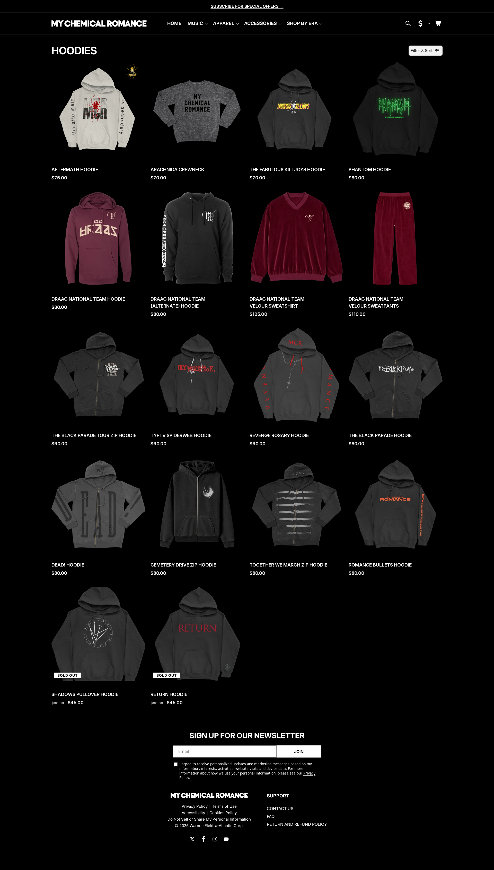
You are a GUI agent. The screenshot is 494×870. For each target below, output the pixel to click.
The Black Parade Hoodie (380, 435)
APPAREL (223, 23)
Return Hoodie (169, 694)
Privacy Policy (195, 806)
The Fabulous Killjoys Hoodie (287, 169)
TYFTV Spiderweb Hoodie (181, 435)
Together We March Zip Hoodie (288, 565)
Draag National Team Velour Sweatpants (376, 302)
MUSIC (195, 23)
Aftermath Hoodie (74, 169)
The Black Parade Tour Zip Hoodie (93, 435)
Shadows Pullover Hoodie (84, 694)
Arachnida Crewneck (177, 169)
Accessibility (193, 812)
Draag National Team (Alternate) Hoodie (178, 302)
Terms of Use (224, 806)
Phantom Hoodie (370, 169)
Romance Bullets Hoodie (380, 565)
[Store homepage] (209, 795)
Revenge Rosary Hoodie (279, 435)
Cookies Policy (223, 812)
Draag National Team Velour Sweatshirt (277, 302)
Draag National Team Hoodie (88, 299)
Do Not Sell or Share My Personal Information (209, 819)
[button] (197, 23)
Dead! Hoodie (67, 565)
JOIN (299, 751)
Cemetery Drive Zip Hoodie (183, 565)
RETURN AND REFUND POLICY (297, 824)
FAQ (271, 816)
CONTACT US (280, 808)
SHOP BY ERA (302, 23)
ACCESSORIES (260, 23)
